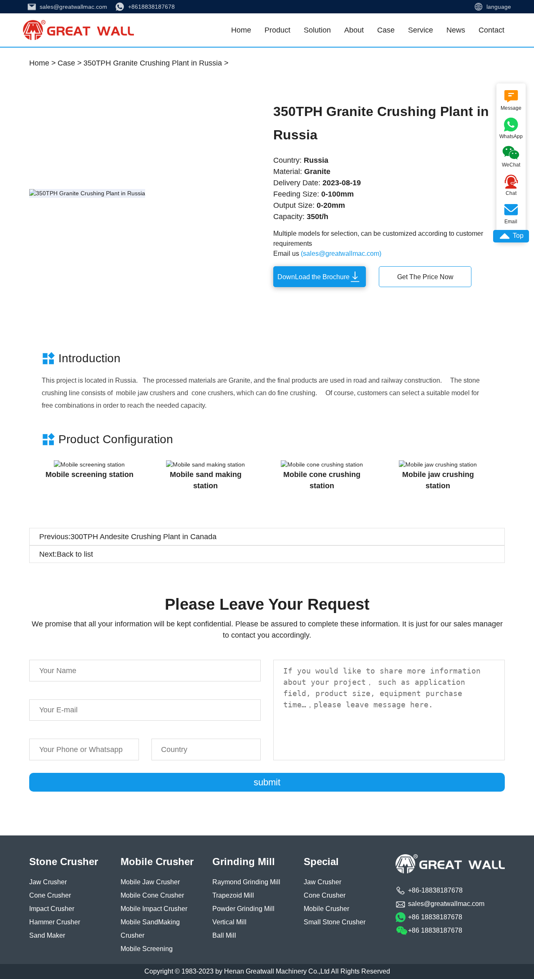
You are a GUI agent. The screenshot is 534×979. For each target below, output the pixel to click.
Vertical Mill (229, 922)
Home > (42, 63)
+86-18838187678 (435, 890)
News (455, 30)
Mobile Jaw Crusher (150, 882)
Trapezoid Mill (233, 895)
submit (267, 782)
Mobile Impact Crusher (154, 908)
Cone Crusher (50, 895)
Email (511, 213)
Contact (491, 30)
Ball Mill (224, 935)
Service (420, 30)
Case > (70, 63)
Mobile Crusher (326, 908)
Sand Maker (47, 935)
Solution (317, 30)
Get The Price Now (425, 276)
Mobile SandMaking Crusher (150, 928)
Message (511, 99)
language (498, 6)
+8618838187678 (151, 6)
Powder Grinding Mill (243, 908)
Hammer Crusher (54, 922)
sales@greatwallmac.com (73, 6)
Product (277, 30)
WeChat (508, 155)
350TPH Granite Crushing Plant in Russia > (156, 63)
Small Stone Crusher (334, 922)
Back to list (75, 554)
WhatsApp (509, 126)
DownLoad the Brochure (313, 276)
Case (386, 30)
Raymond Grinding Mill (246, 882)
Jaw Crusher (48, 882)
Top (511, 236)
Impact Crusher (51, 908)
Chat (511, 184)
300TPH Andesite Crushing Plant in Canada (144, 536)
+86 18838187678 (435, 917)
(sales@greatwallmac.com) (341, 253)
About (354, 30)
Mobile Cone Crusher (152, 895)
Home (241, 30)
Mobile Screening (147, 948)
